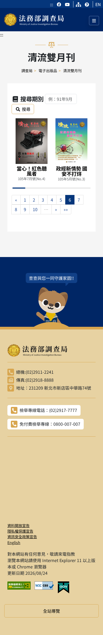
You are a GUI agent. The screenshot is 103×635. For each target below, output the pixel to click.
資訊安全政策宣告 (22, 536)
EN (98, 4)
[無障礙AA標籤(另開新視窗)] (21, 587)
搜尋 (26, 109)
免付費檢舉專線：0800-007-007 (50, 424)
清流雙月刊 (72, 70)
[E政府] (65, 587)
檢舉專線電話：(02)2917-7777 (48, 410)
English (13, 542)
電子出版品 (48, 70)
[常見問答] (87, 4)
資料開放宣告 (18, 525)
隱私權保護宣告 (20, 531)
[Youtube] (67, 4)
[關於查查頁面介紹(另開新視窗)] (51, 300)
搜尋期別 (32, 98)
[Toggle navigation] (94, 20)
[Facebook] (59, 4)
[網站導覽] (78, 4)
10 (35, 209)
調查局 (26, 70)
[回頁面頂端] (89, 621)
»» (66, 209)
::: (51, 4)
